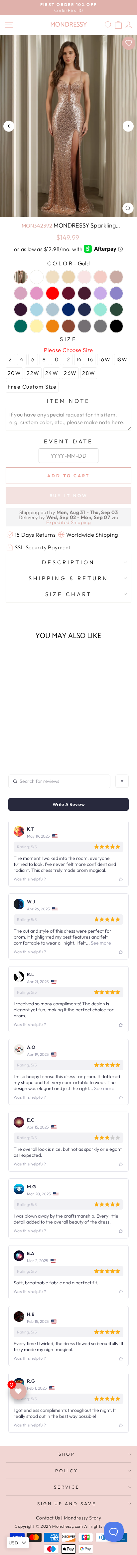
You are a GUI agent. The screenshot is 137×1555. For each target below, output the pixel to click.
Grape (20, 309)
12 (67, 359)
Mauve (20, 293)
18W (122, 359)
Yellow (36, 326)
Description (68, 562)
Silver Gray (84, 326)
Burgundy (84, 293)
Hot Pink (36, 293)
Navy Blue (84, 309)
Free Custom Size (32, 386)
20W (14, 373)
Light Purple (116, 293)
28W (88, 373)
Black (116, 326)
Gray (100, 326)
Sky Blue (52, 309)
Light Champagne (52, 277)
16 (90, 359)
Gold (20, 277)
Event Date (68, 441)
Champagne (68, 277)
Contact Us (48, 1518)
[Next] (128, 126)
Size (68, 338)
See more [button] (100, 943)
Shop (67, 1454)
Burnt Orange (68, 326)
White (36, 277)
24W (52, 373)
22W (33, 373)
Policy (67, 1470)
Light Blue (36, 309)
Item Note (68, 400)
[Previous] (8, 126)
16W (104, 359)
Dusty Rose (116, 277)
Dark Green (116, 309)
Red (52, 293)
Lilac (100, 293)
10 (56, 359)
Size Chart (68, 594)
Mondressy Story (82, 1518)
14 (79, 359)
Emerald (20, 326)
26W (70, 373)
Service (67, 1487)
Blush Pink (100, 277)
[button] (30, 734)
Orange (52, 326)
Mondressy (68, 24)
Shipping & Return (68, 578)
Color (68, 263)
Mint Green (100, 309)
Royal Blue (68, 309)
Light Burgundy (68, 293)
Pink (84, 277)
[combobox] (122, 781)
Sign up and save (67, 1503)
